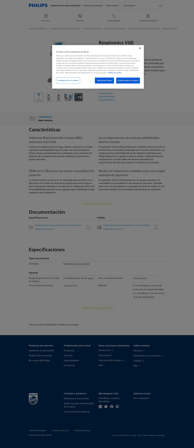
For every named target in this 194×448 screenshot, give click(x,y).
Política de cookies (115, 72)
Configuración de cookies (68, 80)
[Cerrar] (140, 48)
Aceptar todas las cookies (128, 80)
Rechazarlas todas (104, 80)
